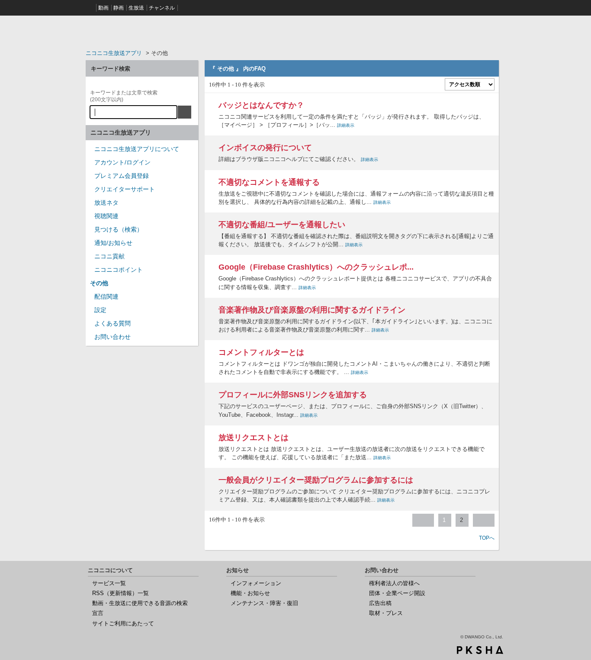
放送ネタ (106, 202)
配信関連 (106, 296)
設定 (100, 309)
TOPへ (487, 538)
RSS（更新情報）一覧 (120, 593)
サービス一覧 (109, 583)
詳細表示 (345, 125)
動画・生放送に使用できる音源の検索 (140, 603)
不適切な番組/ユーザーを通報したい (281, 224)
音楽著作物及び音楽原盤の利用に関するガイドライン (311, 310)
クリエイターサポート (124, 189)
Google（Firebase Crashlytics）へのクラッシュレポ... (316, 267)
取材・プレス (386, 613)
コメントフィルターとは (261, 352)
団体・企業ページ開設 (397, 593)
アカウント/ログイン (122, 162)
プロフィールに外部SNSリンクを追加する (292, 394)
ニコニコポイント (118, 269)
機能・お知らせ (250, 593)
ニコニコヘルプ (142, 32)
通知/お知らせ (113, 242)
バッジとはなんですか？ (261, 105)
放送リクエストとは (253, 437)
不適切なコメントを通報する (269, 182)
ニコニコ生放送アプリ (114, 53)
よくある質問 (112, 323)
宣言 (97, 613)
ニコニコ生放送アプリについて (136, 148)
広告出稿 (380, 603)
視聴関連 (106, 215)
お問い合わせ (112, 336)
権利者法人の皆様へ (394, 583)
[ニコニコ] (90, 8)
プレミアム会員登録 (121, 175)
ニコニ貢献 (109, 256)
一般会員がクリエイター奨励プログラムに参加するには (315, 480)
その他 (99, 283)
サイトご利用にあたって (123, 623)
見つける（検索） (118, 229)
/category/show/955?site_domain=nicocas (90, 259)
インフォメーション (256, 583)
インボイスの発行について (265, 147)
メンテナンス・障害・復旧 (264, 603)
